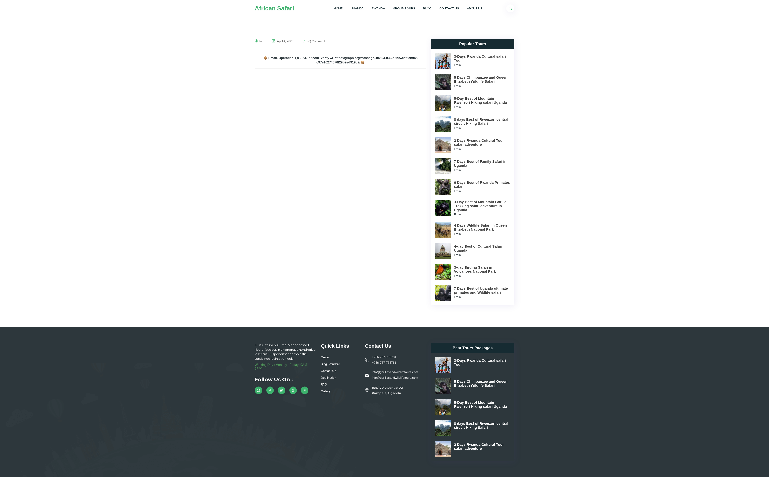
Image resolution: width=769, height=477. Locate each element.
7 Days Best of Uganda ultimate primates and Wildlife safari (481, 290)
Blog (427, 8)
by (260, 41)
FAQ (324, 384)
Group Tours (404, 8)
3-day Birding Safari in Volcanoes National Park (475, 269)
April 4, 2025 (284, 41)
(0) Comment (316, 41)
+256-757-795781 (384, 357)
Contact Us (449, 8)
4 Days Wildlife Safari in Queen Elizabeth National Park (480, 227)
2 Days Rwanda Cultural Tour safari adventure (479, 143)
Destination (328, 377)
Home (338, 8)
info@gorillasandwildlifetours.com (395, 372)
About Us (474, 8)
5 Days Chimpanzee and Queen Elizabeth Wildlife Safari (480, 79)
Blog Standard (330, 364)
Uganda (357, 8)
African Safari (274, 8)
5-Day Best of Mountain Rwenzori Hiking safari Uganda (480, 100)
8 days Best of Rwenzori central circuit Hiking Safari (481, 121)
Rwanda (378, 8)
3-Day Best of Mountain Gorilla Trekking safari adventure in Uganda (480, 206)
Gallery (326, 391)
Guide (325, 357)
